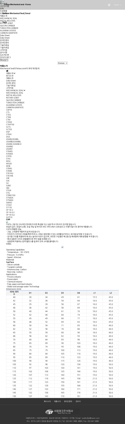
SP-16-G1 (10, 212)
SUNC (8, 186)
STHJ (8, 159)
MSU (8, 161)
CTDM (9, 122)
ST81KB (9, 176)
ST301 (9, 205)
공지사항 (3, 52)
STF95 (9, 156)
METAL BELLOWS (13, 95)
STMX (8, 134)
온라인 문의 (10, 83)
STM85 (9, 151)
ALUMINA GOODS (8, 30)
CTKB (8, 117)
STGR (8, 190)
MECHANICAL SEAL (14, 93)
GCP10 (9, 217)
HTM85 (9, 154)
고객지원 (3, 50)
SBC (8, 188)
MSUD (9, 164)
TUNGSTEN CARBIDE (9, 28)
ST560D (9, 200)
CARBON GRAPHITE (8, 33)
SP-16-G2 (10, 215)
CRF (7, 178)
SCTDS (9, 129)
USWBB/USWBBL (13, 142)
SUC (8, 181)
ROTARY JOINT (12, 98)
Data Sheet (5, 35)
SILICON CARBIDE (13, 100)
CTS (8, 112)
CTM (8, 120)
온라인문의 (4, 40)
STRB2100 (10, 195)
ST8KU (9, 168)
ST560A (9, 198)
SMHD (9, 203)
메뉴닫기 (4, 60)
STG (8, 193)
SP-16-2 (9, 210)
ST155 (9, 207)
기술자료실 (4, 45)
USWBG (9, 146)
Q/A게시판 (4, 55)
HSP (8, 132)
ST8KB (9, 171)
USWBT (9, 149)
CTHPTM (10, 125)
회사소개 (9, 76)
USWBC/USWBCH (13, 144)
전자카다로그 (5, 57)
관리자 (78, 401)
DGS (8, 137)
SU (7, 183)
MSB (8, 166)
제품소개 (9, 78)
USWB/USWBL (12, 139)
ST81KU (9, 173)
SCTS (8, 127)
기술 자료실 (10, 85)
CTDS (8, 115)
